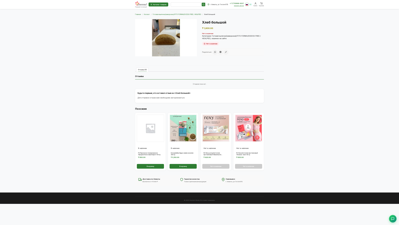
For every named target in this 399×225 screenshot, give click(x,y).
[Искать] (203, 4)
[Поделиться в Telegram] (220, 52)
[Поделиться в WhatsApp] (215, 52)
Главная (138, 14)
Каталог (147, 14)
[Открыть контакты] (393, 218)
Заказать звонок (239, 5)
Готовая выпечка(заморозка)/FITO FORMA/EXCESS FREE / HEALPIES (177, 14)
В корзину (150, 166)
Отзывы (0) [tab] (142, 70)
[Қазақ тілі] (250, 4)
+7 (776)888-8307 (237, 3)
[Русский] (247, 4)
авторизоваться (177, 98)
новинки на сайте (219, 38)
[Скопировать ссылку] (226, 52)
